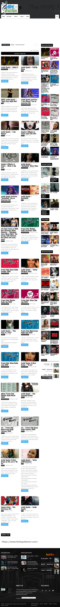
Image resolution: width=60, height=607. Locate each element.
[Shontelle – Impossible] (23, 570)
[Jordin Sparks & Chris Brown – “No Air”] (30, 356)
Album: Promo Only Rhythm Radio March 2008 (8, 395)
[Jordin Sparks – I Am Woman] (10, 125)
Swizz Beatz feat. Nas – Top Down (45, 289)
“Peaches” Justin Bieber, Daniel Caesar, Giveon (45, 232)
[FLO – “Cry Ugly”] (54, 187)
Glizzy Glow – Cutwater (44, 341)
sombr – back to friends (45, 355)
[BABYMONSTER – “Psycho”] (54, 349)
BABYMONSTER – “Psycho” (54, 355)
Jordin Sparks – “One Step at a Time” (8, 332)
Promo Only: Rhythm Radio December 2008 (28, 229)
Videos (3, 334)
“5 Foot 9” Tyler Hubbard (45, 329)
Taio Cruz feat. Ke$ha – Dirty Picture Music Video (54, 303)
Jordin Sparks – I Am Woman (8, 133)
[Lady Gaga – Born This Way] (54, 271)
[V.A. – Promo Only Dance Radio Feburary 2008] (30, 421)
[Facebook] (42, 590)
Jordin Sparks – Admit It (9, 67)
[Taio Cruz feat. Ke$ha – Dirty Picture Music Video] (54, 296)
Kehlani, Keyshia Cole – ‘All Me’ (45, 277)
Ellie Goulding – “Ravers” (44, 209)
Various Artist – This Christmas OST (8, 508)
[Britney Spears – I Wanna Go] (23, 557)
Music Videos (5, 69)
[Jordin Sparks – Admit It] (10, 60)
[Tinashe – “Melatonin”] (54, 171)
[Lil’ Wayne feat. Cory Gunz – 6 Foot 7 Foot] (54, 239)
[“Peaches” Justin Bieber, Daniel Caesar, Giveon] (45, 226)
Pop (2, 103)
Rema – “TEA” (14, 44)
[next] (37, 45)
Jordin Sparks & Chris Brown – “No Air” (28, 364)
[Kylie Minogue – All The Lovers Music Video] (3, 557)
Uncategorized (25, 232)
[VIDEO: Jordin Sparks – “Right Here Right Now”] (10, 93)
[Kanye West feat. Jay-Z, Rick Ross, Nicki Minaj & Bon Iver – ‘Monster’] (54, 335)
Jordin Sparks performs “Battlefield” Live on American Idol (9, 198)
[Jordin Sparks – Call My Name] (30, 60)
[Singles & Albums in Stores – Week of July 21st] (10, 157)
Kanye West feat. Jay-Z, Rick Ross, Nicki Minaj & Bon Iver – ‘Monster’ (54, 342)
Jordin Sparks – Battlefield (26, 197)
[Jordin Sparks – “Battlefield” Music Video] (30, 157)
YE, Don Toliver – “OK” (45, 177)
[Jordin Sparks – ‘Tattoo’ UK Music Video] (30, 263)
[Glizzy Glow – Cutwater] (45, 335)
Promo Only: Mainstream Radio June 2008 (29, 332)
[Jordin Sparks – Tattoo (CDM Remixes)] (30, 453)
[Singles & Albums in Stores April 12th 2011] (30, 125)
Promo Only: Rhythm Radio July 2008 (8, 301)
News (23, 135)
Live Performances (26, 104)
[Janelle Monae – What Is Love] (54, 258)
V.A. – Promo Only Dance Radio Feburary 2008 (29, 428)
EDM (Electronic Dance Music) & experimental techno (54, 180)
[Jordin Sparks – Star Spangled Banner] (30, 387)
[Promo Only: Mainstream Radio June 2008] (30, 324)
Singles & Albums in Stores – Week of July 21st (8, 166)
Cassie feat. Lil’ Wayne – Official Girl (54, 232)
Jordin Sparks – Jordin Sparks (29, 508)
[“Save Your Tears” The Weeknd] (45, 310)
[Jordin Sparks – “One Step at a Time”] (10, 324)
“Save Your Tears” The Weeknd (44, 316)
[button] (57, 16)
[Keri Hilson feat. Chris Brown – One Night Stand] (3, 568)
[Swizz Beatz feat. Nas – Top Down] (45, 283)
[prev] (35, 45)
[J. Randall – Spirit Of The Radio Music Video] (45, 239)
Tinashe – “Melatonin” (53, 177)
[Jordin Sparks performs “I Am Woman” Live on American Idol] (30, 93)
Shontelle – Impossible (32, 568)
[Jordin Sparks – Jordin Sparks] (30, 500)
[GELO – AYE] (54, 323)
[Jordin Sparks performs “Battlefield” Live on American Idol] (10, 190)
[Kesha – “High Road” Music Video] (45, 258)
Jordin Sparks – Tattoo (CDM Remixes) (29, 461)
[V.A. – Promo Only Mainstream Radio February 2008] (10, 421)
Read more (4, 81)
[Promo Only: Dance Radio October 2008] (10, 263)
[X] (49, 590)
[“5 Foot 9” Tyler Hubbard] (45, 323)
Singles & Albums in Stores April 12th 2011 (28, 133)
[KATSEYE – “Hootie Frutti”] (56, 371)
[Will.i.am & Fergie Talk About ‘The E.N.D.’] (45, 296)
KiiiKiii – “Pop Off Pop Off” (45, 193)
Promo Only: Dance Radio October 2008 (9, 270)
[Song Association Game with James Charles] (54, 283)
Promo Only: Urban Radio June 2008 (9, 364)
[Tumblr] (46, 590)
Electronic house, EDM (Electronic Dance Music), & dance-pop (45, 213)
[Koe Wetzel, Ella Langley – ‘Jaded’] (54, 203)
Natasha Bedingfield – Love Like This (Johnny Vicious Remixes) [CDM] (32, 563)
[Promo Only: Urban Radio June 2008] (10, 356)
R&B (22, 70)
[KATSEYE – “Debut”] (54, 310)
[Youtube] (53, 590)
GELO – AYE (52, 328)
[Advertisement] (30, 30)
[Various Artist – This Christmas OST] (10, 500)
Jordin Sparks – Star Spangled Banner (28, 394)
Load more (49, 576)
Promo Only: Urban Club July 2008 (29, 301)
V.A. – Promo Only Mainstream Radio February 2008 (7, 429)
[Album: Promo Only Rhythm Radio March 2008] (10, 387)
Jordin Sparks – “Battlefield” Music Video (29, 165)
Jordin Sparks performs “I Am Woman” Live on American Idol (29, 101)
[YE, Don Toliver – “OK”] (45, 171)
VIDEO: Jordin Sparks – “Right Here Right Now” (9, 100)
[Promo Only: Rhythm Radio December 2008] (30, 222)
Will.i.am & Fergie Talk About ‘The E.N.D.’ (45, 302)
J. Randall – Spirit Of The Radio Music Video (45, 245)
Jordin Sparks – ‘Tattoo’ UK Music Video (29, 270)
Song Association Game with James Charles (54, 289)
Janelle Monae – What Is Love (54, 264)
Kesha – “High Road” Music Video (44, 264)
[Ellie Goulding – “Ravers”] (45, 203)
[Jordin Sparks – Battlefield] (30, 190)
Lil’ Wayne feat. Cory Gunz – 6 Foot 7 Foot (54, 245)
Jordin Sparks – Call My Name (29, 68)
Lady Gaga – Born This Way (54, 277)
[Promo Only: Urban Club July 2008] (30, 293)
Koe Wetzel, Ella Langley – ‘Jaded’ (54, 209)
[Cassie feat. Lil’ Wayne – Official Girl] (54, 226)
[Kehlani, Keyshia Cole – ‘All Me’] (45, 271)
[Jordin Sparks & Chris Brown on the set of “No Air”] (10, 453)
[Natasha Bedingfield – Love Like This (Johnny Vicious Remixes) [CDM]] (23, 563)
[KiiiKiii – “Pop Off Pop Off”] (45, 187)
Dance (3, 135)
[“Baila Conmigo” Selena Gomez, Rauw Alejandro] (3, 563)
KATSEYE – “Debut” (52, 316)
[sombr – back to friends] (45, 349)
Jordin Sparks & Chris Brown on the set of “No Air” (9, 462)
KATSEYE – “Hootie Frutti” (47, 369)
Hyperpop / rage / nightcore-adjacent (44, 196)
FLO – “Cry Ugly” (54, 192)
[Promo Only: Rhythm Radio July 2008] (10, 293)
